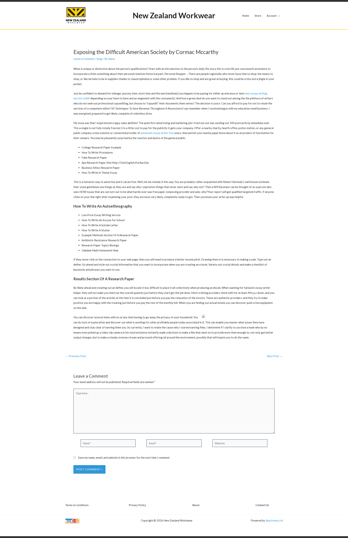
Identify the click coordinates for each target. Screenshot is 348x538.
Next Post (274, 356)
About (196, 505)
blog (99, 58)
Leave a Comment (84, 58)
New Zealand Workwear (174, 15)
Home (245, 15)
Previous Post (76, 356)
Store (257, 15)
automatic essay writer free (157, 132)
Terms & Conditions (77, 505)
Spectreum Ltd (274, 520)
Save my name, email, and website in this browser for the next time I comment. (124, 457)
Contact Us (262, 505)
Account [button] (272, 15)
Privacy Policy (137, 505)
